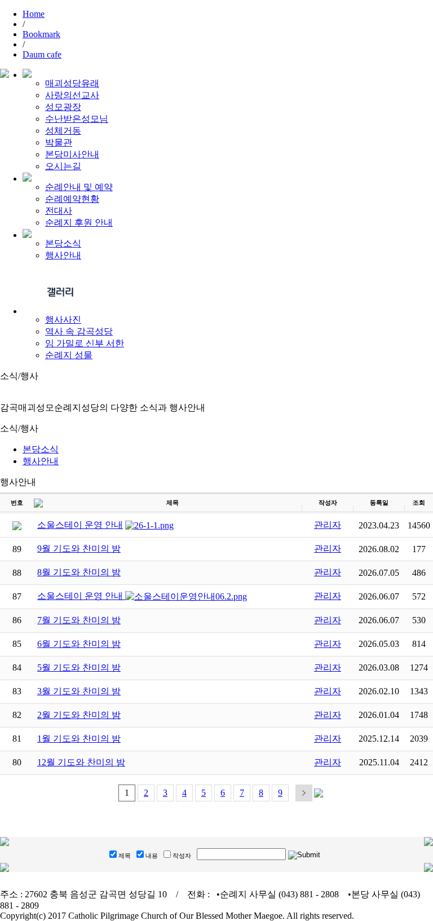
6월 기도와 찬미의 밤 (79, 644)
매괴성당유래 (72, 83)
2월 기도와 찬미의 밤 (79, 715)
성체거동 (63, 130)
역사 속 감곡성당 (79, 331)
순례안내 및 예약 (79, 187)
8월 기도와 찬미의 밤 (79, 572)
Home (34, 14)
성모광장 (63, 107)
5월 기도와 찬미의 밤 (79, 667)
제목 (124, 855)
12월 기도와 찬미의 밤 (81, 762)
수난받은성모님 (76, 119)
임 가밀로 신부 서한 (84, 343)
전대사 (58, 210)
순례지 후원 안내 (79, 222)
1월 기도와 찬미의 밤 (79, 738)
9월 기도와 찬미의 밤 (79, 548)
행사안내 (63, 255)
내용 (151, 855)
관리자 (327, 525)
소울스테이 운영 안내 (80, 525)
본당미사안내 (72, 154)
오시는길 (63, 166)
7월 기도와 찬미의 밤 (79, 620)
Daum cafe (42, 54)
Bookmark (41, 34)
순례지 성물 (68, 355)
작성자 (182, 855)
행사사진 (63, 319)
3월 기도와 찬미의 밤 (79, 691)
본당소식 (63, 243)
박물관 (58, 142)
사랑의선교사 (72, 95)
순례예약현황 (72, 199)
